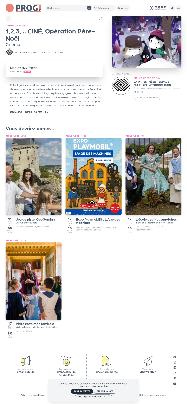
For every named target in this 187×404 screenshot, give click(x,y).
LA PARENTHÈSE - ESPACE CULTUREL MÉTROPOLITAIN (152, 83)
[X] (174, 378)
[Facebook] (174, 356)
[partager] (101, 18)
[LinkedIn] (175, 367)
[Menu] (10, 8)
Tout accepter (82, 391)
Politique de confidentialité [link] (93, 397)
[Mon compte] (172, 8)
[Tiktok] (175, 372)
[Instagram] (175, 362)
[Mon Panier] (178, 8)
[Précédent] (8, 18)
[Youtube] (174, 383)
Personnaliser (105, 391)
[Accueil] (28, 7)
